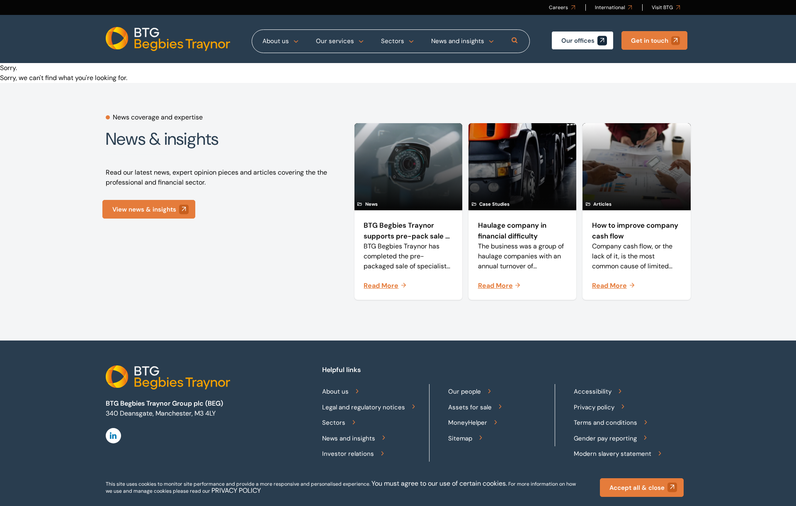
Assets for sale (470, 407)
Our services (335, 41)
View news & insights (144, 209)
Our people (464, 391)
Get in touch (649, 40)
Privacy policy (594, 407)
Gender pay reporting (605, 438)
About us (275, 41)
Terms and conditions (605, 422)
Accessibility (593, 391)
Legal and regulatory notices (363, 407)
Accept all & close (637, 488)
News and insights (457, 41)
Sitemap (460, 438)
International (610, 7)
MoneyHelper (467, 422)
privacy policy (236, 490)
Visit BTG (662, 7)
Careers (558, 7)
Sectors (392, 41)
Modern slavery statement (612, 454)
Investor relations (348, 454)
